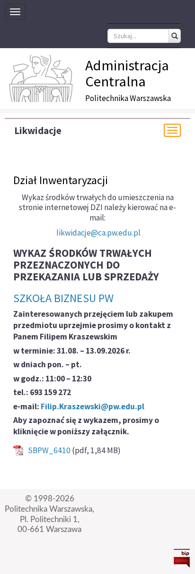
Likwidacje (38, 130)
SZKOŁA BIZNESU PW (63, 298)
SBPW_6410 (49, 450)
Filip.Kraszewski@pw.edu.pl (92, 406)
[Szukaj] (174, 36)
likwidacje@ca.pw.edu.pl (98, 233)
